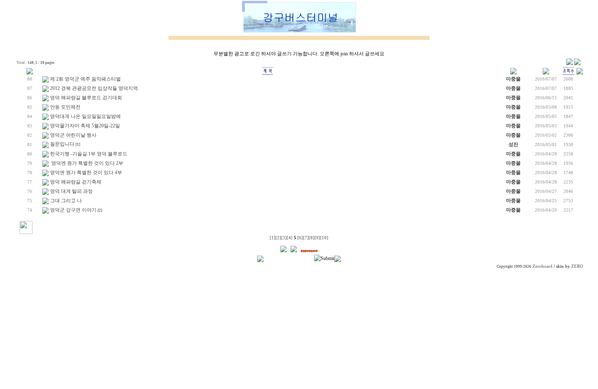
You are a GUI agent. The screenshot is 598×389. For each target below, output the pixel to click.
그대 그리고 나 (66, 200)
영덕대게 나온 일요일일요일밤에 (85, 116)
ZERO (577, 266)
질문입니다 (62, 144)
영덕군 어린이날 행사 (73, 135)
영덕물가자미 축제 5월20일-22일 (85, 126)
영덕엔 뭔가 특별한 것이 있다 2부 (86, 163)
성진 (513, 144)
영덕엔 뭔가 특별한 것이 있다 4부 (86, 172)
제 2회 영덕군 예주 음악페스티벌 (85, 79)
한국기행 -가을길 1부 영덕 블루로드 (88, 154)
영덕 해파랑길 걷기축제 (75, 182)
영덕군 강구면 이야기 (73, 210)
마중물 (513, 79)
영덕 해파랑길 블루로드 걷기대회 (86, 98)
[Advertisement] (299, 328)
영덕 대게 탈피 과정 (71, 191)
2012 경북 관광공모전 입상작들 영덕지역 (94, 88)
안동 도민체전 (65, 107)
